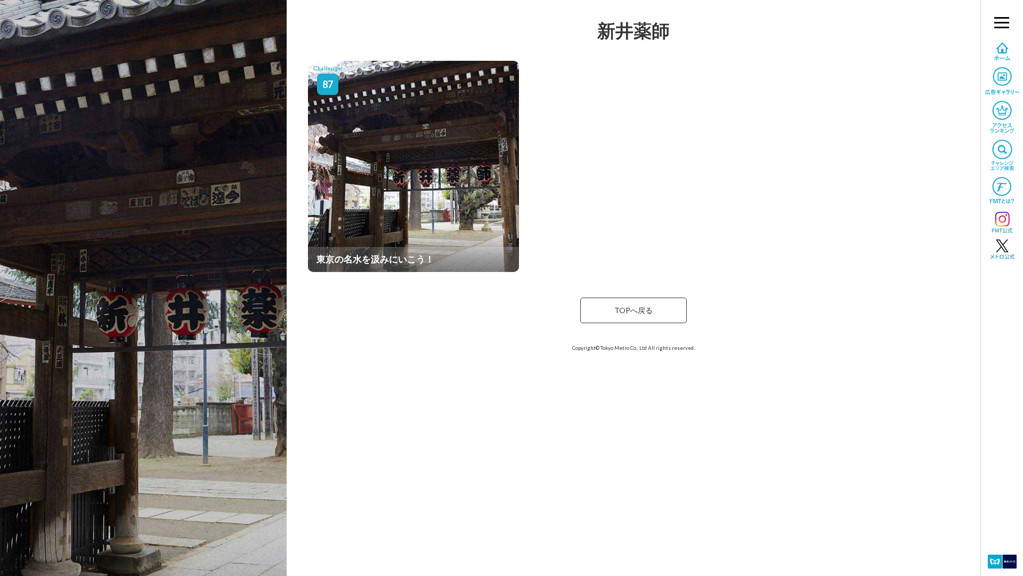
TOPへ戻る (633, 310)
